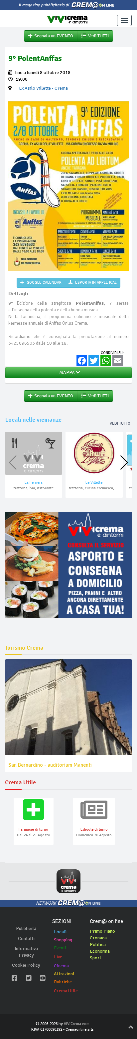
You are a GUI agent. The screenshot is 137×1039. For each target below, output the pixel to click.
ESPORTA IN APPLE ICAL (95, 282)
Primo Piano (102, 931)
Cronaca (98, 938)
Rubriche (63, 982)
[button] (124, 462)
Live (58, 957)
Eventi (60, 948)
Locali (60, 932)
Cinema (61, 966)
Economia (100, 951)
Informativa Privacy (26, 952)
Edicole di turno (94, 829)
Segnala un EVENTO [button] (52, 36)
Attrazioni (64, 974)
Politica (98, 944)
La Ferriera (34, 482)
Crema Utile (66, 991)
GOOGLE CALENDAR (44, 282)
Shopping (63, 940)
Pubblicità (26, 928)
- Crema (43, 88)
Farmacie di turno (33, 829)
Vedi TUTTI (97, 36)
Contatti (26, 938)
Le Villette (93, 482)
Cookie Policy (26, 965)
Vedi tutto (120, 423)
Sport (95, 958)
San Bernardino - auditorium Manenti (50, 765)
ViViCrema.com (76, 1023)
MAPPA (66, 372)
